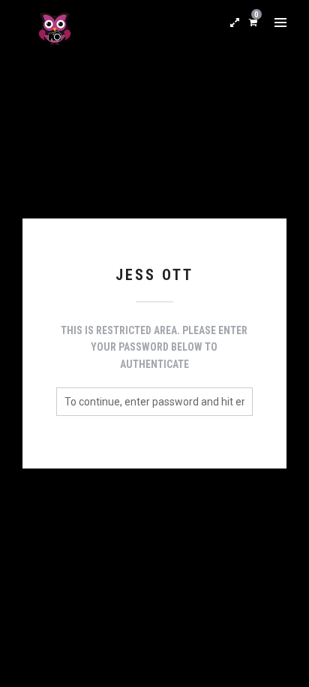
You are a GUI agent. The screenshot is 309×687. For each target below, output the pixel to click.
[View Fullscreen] (234, 23)
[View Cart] (253, 22)
